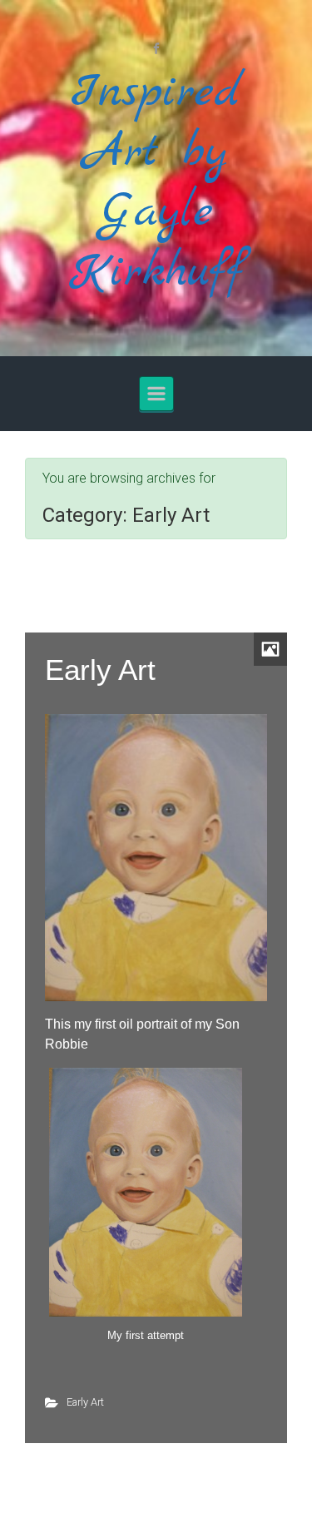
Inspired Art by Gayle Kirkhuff (156, 183)
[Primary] (156, 393)
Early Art (100, 669)
